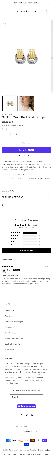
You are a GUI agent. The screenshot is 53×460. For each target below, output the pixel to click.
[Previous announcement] (4, 3)
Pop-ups (8, 316)
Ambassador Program (14, 338)
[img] (7, 267)
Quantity (5, 129)
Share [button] (7, 205)
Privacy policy (12, 454)
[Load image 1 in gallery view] (10, 103)
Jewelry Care (10, 333)
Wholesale (9, 349)
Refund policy (44, 450)
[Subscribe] (40, 397)
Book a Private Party (13, 344)
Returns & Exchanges (14, 322)
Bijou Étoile (14, 450)
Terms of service (27, 454)
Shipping (5, 125)
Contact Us (9, 310)
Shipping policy (43, 454)
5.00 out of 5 (33, 225)
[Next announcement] (48, 3)
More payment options (26, 156)
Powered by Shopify (27, 450)
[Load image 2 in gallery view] (26, 103)
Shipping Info (10, 327)
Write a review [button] (26, 251)
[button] (5, 11)
